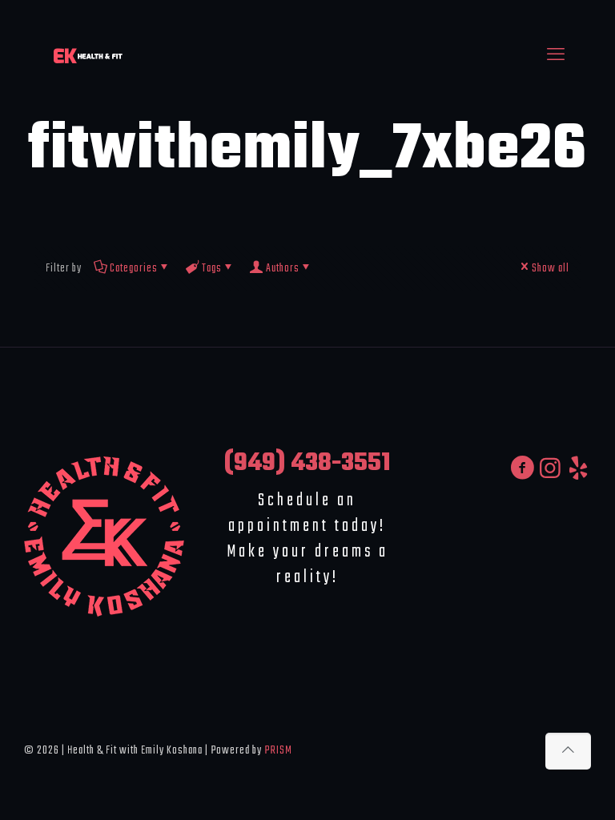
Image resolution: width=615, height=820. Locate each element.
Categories (134, 268)
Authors (282, 268)
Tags (212, 268)
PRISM (278, 750)
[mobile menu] (555, 56)
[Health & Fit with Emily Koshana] (88, 56)
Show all (550, 268)
